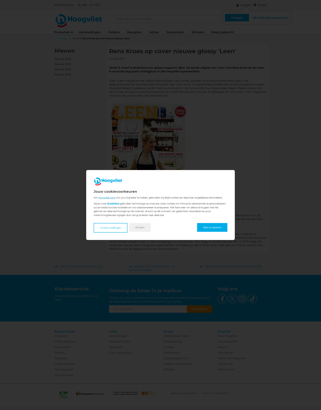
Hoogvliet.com (106, 197)
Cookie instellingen (110, 227)
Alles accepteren (212, 227)
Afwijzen (140, 227)
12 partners (113, 203)
